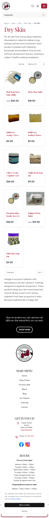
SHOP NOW (24, 329)
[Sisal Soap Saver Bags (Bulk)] (13, 77)
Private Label (24, 385)
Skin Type (27, 23)
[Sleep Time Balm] (35, 77)
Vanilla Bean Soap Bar (35, 174)
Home (6, 23)
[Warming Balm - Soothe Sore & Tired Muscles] (13, 199)
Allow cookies (24, 505)
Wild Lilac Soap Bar (12, 255)
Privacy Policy (16, 499)
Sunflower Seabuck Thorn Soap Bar (34, 134)
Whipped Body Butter (34, 214)
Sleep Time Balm (35, 92)
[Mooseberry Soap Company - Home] (16, 6)
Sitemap (24, 402)
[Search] (32, 6)
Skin (19, 23)
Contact (24, 407)
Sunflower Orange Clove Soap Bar (12, 134)
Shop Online (24, 380)
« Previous (10, 272)
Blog (24, 394)
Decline (24, 511)
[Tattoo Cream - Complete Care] (13, 158)
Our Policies (24, 398)
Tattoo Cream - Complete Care (12, 174)
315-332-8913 (29, 436)
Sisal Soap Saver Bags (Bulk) (13, 93)
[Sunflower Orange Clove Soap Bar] (13, 118)
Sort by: (21, 64)
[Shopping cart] (37, 6)
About (24, 389)
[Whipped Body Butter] (35, 199)
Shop (13, 23)
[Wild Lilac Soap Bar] (13, 239)
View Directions (26, 430)
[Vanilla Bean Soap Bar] (35, 158)
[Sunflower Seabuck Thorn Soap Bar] (35, 118)
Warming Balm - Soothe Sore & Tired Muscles (13, 214)
